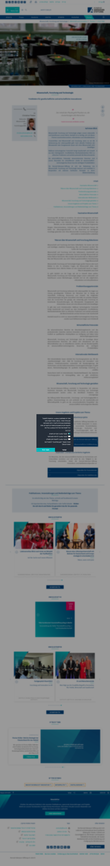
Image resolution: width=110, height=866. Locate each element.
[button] (99, 552)
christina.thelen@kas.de (25, 133)
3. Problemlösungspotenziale (88, 192)
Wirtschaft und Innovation (78, 21)
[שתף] (102, 114)
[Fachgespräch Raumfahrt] (34, 676)
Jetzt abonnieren (55, 813)
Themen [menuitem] (89, 17)
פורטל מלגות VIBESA (28, 832)
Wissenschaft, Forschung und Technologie (54, 21)
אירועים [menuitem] (48, 17)
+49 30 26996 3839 (26, 136)
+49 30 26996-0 (62, 832)
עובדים (57, 2)
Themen (92, 21)
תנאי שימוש (84, 854)
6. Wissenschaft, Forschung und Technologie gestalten (80, 201)
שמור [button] (64, 450)
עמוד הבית (100, 21)
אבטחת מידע (94, 854)
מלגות (52, 2)
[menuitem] (101, 17)
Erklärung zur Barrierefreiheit (68, 854)
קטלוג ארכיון (44, 2)
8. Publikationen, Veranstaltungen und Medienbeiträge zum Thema (76, 207)
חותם (102, 854)
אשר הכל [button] (45, 450)
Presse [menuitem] (21, 17)
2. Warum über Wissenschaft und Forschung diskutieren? (79, 188)
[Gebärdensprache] (30, 2)
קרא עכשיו (31, 757)
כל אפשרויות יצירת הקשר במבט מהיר (57, 835)
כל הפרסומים (55, 587)
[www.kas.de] (96, 10)
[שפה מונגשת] (35, 2)
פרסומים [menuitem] (61, 17)
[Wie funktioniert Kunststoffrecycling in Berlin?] (55, 619)
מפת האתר (39, 854)
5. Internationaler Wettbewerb (88, 198)
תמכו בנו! (32, 845)
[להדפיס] (102, 107)
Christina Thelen (28, 115)
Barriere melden (50, 854)
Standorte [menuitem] (34, 17)
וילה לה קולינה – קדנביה (27, 842)
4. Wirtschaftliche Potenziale (88, 195)
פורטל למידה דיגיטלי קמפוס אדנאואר (22, 828)
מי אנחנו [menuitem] (9, 17)
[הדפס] (102, 111)
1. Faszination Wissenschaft (89, 185)
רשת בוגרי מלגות (29, 835)
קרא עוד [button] (67, 430)
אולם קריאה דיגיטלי (28, 838)
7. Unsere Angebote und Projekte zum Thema (83, 204)
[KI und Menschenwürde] (75, 676)
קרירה (64, 2)
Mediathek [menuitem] (75, 17)
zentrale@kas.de (61, 828)
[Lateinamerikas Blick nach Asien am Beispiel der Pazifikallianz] (34, 549)
